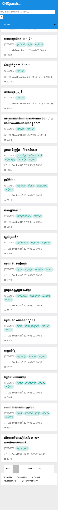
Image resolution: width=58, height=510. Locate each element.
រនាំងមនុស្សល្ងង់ (13, 92)
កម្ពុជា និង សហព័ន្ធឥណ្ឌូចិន (19, 320)
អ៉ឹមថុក (31, 186)
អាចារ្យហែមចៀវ (24, 216)
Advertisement (10, 481)
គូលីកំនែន (9, 180)
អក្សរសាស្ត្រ (41, 186)
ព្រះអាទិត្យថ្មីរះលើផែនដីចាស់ (20, 150)
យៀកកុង (28, 269)
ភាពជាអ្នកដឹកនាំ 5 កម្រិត (18, 39)
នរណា (20, 413)
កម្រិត (29, 44)
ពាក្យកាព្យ (45, 242)
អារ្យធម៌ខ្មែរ (10, 351)
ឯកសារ (48, 269)
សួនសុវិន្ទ (22, 159)
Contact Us (22, 477)
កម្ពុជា (19, 269)
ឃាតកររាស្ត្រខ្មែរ (32, 413)
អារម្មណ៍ (20, 129)
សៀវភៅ (39, 44)
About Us (8, 477)
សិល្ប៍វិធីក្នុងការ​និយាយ (17, 65)
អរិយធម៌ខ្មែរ (30, 383)
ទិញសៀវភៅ (22, 448)
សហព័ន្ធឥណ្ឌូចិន (31, 326)
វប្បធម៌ (20, 383)
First (8, 468)
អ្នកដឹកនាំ (21, 44)
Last (39, 468)
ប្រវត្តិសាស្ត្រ (22, 296)
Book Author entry (30, 481)
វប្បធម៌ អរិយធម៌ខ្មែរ (15, 377)
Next (30, 468)
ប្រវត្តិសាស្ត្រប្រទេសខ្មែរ (17, 290)
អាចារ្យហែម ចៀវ (13, 210)
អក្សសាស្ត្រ (10, 159)
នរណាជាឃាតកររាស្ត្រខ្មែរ (19, 407)
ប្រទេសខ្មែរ (35, 296)
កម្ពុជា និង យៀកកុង (15, 264)
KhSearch (36, 477)
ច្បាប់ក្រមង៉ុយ (11, 237)
